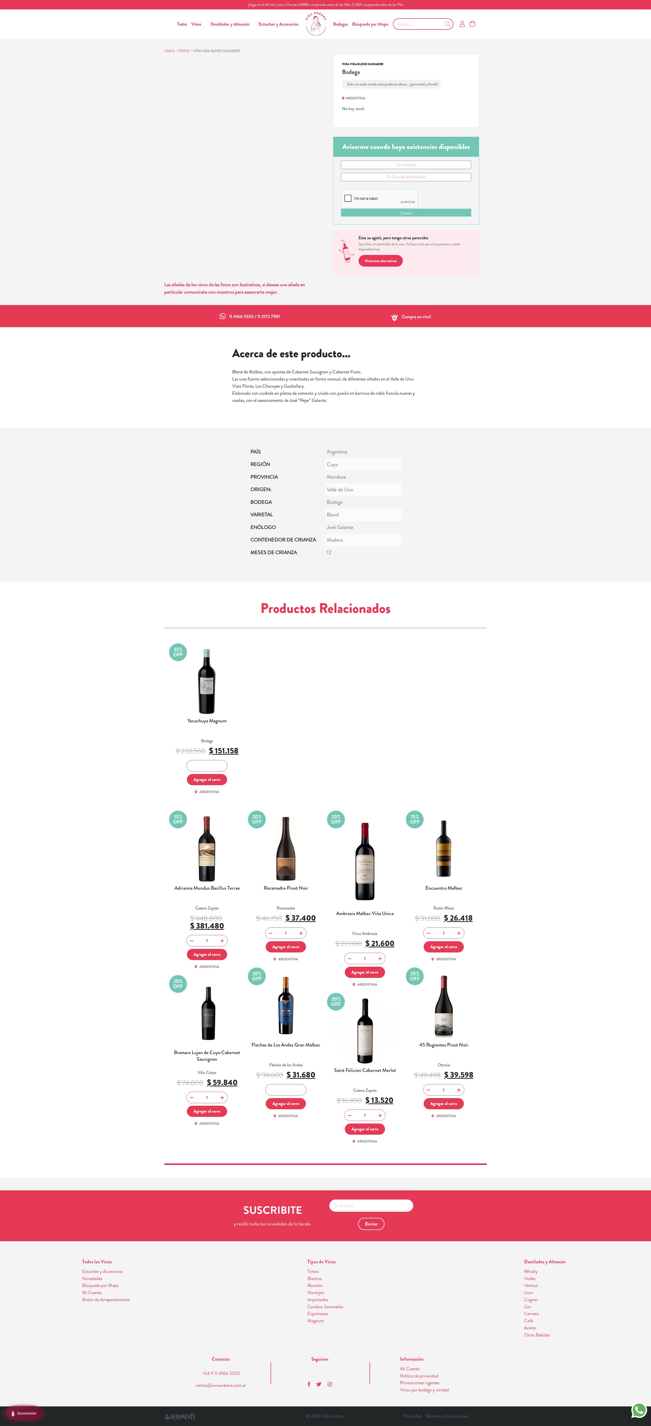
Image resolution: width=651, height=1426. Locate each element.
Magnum (315, 1320)
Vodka (530, 1278)
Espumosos (317, 1313)
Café (528, 1320)
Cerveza (531, 1313)
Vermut (531, 1285)
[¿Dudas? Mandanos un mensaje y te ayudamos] (639, 1409)
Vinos (196, 24)
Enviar (406, 213)
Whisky (531, 1271)
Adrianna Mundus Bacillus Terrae (207, 888)
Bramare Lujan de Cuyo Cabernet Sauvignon (207, 1056)
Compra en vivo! (416, 316)
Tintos (183, 51)
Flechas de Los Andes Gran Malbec (285, 1045)
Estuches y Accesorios (279, 24)
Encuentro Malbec (443, 888)
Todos (182, 24)
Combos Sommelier (325, 1306)
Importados (317, 1299)
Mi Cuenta (92, 1292)
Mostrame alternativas (381, 261)
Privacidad (412, 1416)
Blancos (314, 1278)
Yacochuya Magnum (207, 721)
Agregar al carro (207, 779)
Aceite (530, 1328)
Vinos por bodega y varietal (424, 1390)
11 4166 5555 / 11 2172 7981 (254, 316)
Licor (528, 1292)
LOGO (316, 24)
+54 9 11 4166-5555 (221, 1373)
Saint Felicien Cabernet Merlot (365, 1070)
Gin (527, 1306)
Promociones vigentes (420, 1382)
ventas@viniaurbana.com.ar (221, 1385)
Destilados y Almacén (230, 24)
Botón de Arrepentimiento (106, 1299)
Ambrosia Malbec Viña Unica (365, 913)
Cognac (531, 1299)
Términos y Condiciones (446, 1416)
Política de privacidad (419, 1376)
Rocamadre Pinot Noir (286, 888)
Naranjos (315, 1292)
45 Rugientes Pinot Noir (443, 1045)
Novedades (92, 1278)
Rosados (315, 1285)
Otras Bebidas (537, 1335)
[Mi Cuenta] (462, 24)
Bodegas (340, 24)
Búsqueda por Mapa (370, 24)
